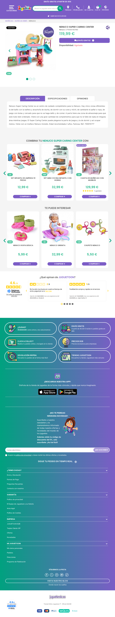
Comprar (25, 196)
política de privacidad (23, 455)
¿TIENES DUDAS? (14, 470)
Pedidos (10, 553)
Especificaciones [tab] (57, 98)
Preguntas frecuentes (15, 484)
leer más (48, 291)
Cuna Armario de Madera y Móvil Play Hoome (23, 179)
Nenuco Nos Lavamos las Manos (57, 246)
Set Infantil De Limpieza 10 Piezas (92, 179)
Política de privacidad (15, 499)
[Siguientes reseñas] (107, 291)
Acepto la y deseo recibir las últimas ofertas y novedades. (37, 455)
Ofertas (9, 533)
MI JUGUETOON (14, 543)
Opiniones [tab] (82, 98)
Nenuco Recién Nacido (92, 245)
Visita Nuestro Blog (57, 580)
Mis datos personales (14, 548)
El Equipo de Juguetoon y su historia (20, 504)
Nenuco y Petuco (23, 245)
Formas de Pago (13, 479)
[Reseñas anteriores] (26, 291)
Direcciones (11, 557)
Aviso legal (11, 508)
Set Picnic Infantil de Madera (57, 178)
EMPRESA (11, 519)
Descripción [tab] (33, 98)
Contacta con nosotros (15, 488)
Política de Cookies (14, 513)
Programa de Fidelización (16, 562)
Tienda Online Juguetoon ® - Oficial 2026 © (57, 604)
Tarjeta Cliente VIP (13, 528)
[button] (108, 27)
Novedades (11, 537)
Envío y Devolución (14, 475)
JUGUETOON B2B (13, 524)
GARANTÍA (11, 494)
